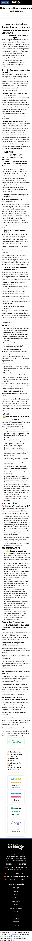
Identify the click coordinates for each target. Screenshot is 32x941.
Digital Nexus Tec (18, 936)
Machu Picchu (16, 901)
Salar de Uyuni (16, 915)
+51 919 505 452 (18, 873)
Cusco (16, 891)
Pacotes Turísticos (16, 908)
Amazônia (24, 40)
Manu (16, 904)
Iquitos (24, 74)
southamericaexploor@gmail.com (18, 876)
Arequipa (16, 887)
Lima (16, 898)
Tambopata (16, 921)
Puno (16, 911)
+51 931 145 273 (17, 742)
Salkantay (16, 918)
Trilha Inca (16, 925)
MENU (4, 2)
